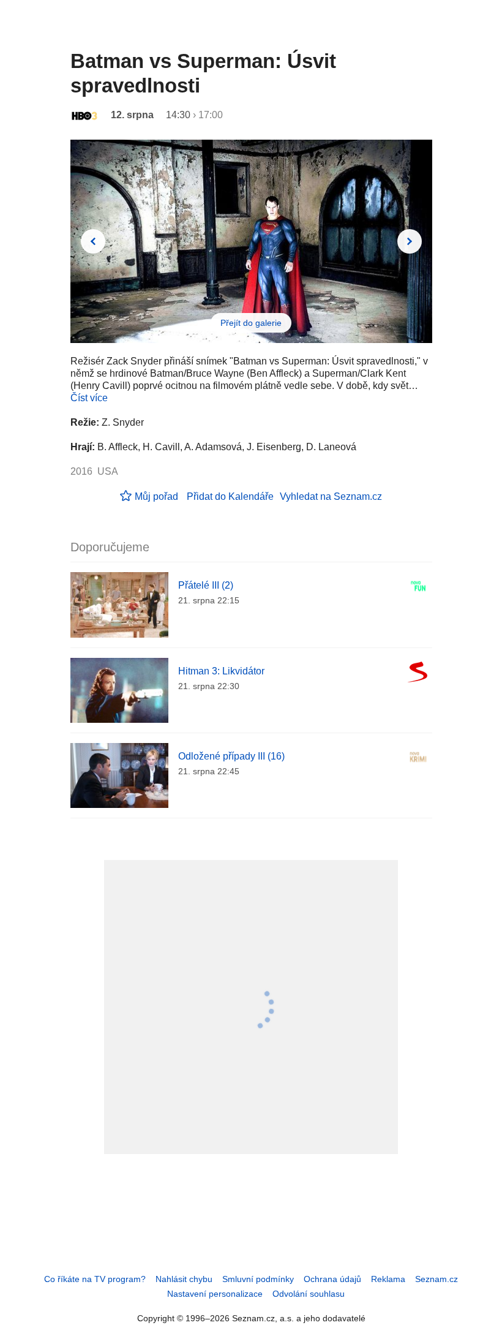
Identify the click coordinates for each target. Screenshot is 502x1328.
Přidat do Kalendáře (230, 496)
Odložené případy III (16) (231, 756)
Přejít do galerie (251, 323)
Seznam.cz (436, 1279)
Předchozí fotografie (93, 241)
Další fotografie (409, 241)
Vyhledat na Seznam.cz (331, 496)
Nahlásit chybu (183, 1279)
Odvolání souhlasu (308, 1294)
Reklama (388, 1279)
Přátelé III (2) (205, 585)
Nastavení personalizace (215, 1294)
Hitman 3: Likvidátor (221, 671)
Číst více (89, 398)
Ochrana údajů (332, 1279)
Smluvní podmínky (258, 1279)
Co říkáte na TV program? (95, 1279)
